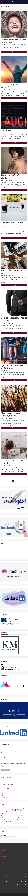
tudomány (20, 820)
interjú (7, 814)
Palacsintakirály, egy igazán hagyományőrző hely (10, 414)
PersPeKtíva (3, 856)
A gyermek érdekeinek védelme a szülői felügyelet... (12, 366)
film (8, 812)
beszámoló (12, 808)
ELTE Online (3, 848)
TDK (16, 819)
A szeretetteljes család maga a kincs (14, 39)
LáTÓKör (2, 853)
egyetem (24, 808)
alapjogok (7, 808)
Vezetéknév (3, 757)
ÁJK (17, 824)
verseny (3, 823)
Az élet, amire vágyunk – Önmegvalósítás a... (9, 86)
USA (8, 821)
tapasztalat (11, 819)
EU (6, 811)
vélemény (13, 823)
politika (18, 817)
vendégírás (16, 821)
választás (8, 823)
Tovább (14, 51)
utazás (11, 821)
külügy (25, 815)
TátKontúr (3, 858)
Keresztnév (3, 752)
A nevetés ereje (6, 130)
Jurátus (21, 814)
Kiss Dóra (11, 42)
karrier (6, 816)
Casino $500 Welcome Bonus (7, 784)
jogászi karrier (14, 813)
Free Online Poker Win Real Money (7, 788)
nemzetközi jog (10, 817)
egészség (9, 810)
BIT (1, 851)
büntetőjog (18, 808)
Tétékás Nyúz (3, 859)
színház (6, 819)
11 (6, 879)
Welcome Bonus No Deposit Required (8, 786)
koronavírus (11, 815)
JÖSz (2, 815)
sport (2, 819)
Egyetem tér (3, 810)
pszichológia (23, 817)
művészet (3, 817)
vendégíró (21, 821)
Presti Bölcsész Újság (5, 854)
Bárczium (3, 850)
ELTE (14, 810)
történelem (3, 821)
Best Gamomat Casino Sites (6, 797)
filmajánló (12, 811)
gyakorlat (17, 811)
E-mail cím (3, 748)
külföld (21, 816)
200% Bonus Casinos (5, 795)
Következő (13, 483)
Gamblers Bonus (4, 780)
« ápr (2, 890)
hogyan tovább (22, 811)
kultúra (17, 816)
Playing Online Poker (5, 793)
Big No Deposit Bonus (5, 782)
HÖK (2, 814)
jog (10, 813)
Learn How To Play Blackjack (7, 790)
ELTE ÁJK (21, 810)
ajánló (2, 808)
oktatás (14, 817)
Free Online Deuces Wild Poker (7, 792)
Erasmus (3, 812)
